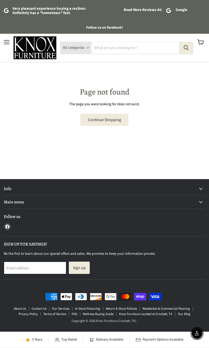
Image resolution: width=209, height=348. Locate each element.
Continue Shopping (104, 120)
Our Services (60, 308)
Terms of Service (54, 314)
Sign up (79, 268)
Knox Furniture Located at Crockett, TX (145, 314)
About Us (20, 308)
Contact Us (39, 308)
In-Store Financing (87, 308)
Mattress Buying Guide (98, 314)
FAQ (74, 314)
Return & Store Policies (121, 308)
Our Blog (184, 314)
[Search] (186, 48)
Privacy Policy (28, 314)
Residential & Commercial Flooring (166, 308)
